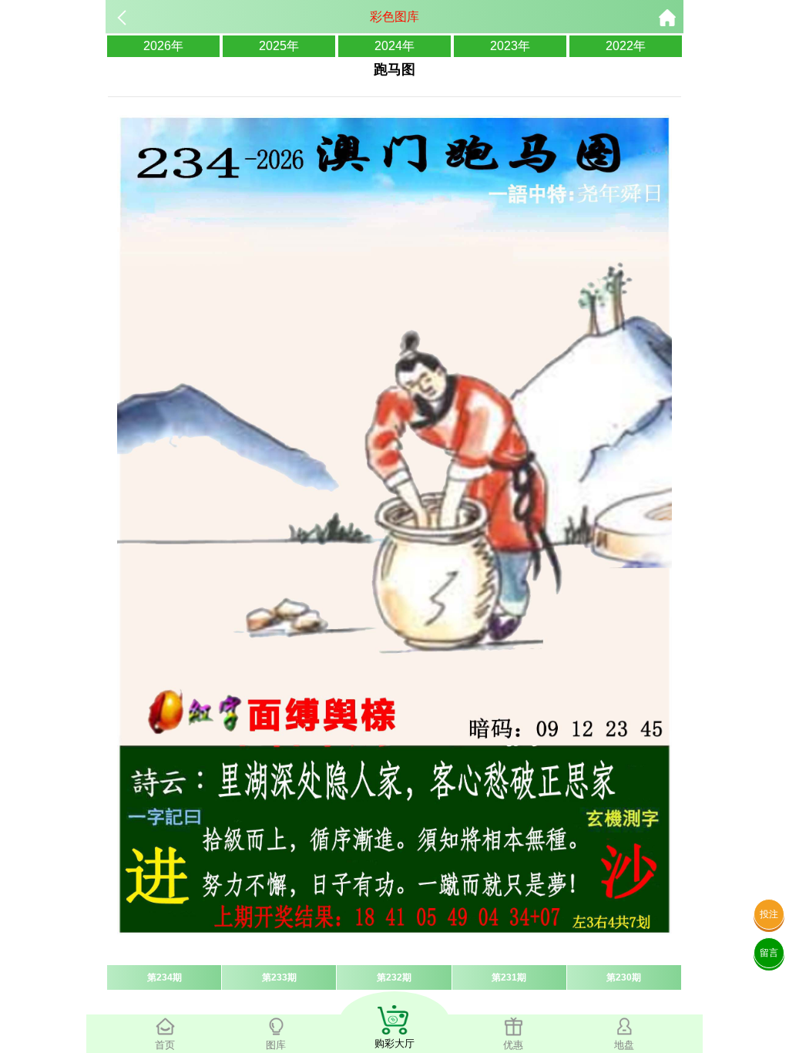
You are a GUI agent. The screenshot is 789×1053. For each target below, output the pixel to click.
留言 (769, 952)
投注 (769, 914)
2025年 (279, 45)
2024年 (394, 45)
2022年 (626, 45)
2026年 (163, 45)
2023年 (510, 45)
